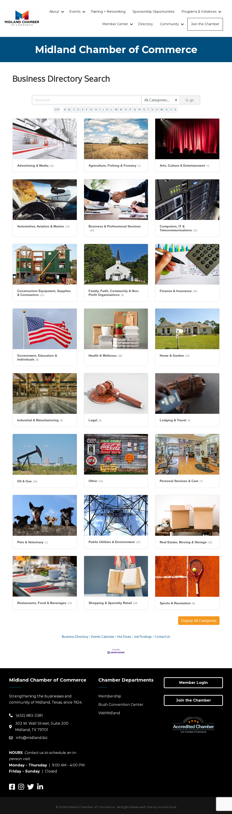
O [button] (126, 109)
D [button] (78, 109)
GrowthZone (167, 807)
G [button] (91, 109)
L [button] (111, 109)
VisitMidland (109, 713)
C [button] (74, 109)
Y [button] (171, 109)
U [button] (152, 109)
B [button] (69, 109)
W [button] (161, 109)
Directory (145, 24)
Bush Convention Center (120, 704)
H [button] (96, 109)
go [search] (192, 100)
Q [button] (135, 109)
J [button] (103, 109)
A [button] (65, 109)
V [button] (157, 109)
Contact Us (162, 637)
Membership (109, 696)
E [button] (82, 109)
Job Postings (143, 637)
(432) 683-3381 (29, 715)
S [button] (144, 109)
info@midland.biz (32, 738)
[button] (199, 620)
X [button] (166, 109)
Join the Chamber (205, 24)
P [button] (130, 109)
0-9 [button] (57, 109)
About (54, 12)
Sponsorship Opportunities (153, 12)
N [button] (121, 109)
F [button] (86, 109)
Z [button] (175, 109)
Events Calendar (102, 637)
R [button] (139, 109)
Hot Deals (124, 637)
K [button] (107, 109)
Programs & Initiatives (198, 12)
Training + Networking (108, 12)
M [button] (116, 109)
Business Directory (75, 637)
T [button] (148, 109)
